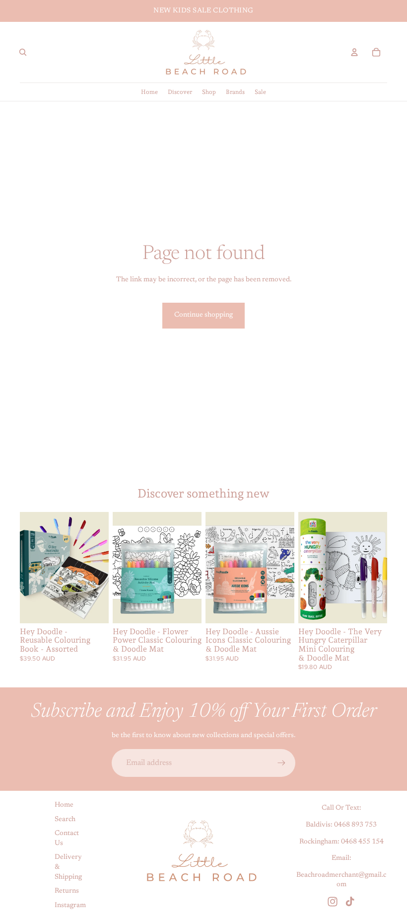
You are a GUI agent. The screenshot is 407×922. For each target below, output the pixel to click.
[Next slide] (98, 568)
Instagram (70, 905)
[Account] (354, 52)
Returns (67, 891)
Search (65, 819)
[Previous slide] (31, 568)
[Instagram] (333, 902)
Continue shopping (203, 315)
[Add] (186, 608)
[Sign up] (281, 763)
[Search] (23, 52)
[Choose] (93, 608)
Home (64, 805)
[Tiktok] (350, 902)
